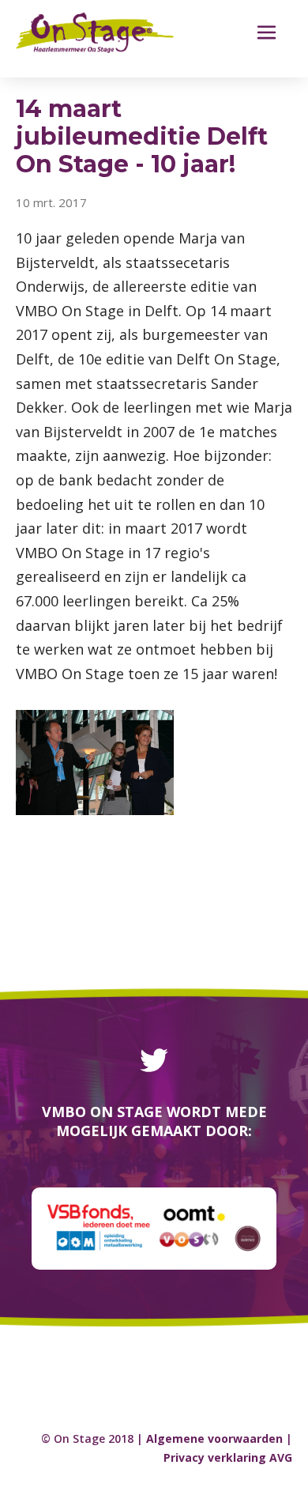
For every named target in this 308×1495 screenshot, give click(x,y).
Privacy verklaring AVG (227, 1457)
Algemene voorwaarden (214, 1438)
